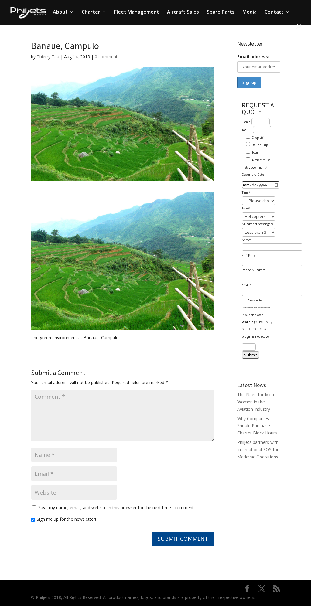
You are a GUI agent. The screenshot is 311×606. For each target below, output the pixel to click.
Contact (274, 12)
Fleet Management (136, 12)
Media (249, 12)
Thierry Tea (48, 57)
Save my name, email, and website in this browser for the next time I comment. (116, 507)
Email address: (253, 57)
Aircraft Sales (183, 12)
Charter (91, 12)
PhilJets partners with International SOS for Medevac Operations (258, 449)
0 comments (107, 57)
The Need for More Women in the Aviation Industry (256, 402)
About (60, 12)
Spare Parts (220, 12)
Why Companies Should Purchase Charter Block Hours (257, 426)
